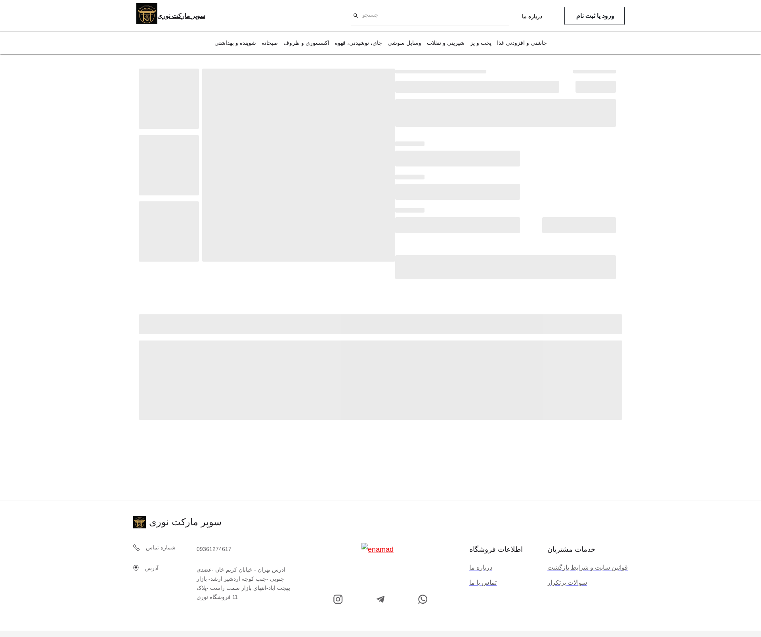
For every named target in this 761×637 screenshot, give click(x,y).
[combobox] (431, 16)
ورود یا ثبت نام (595, 15)
